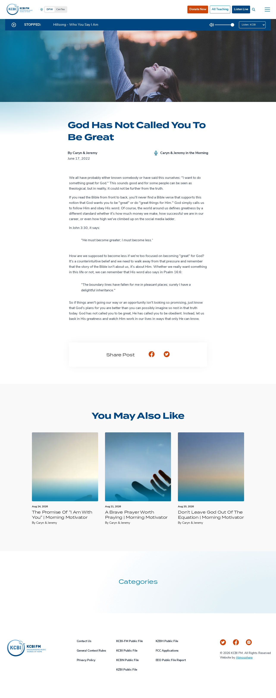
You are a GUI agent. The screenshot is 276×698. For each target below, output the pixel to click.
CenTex (60, 9)
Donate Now (197, 9)
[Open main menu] (267, 9)
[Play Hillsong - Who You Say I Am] (13, 24)
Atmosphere (244, 657)
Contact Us (84, 641)
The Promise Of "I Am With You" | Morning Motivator (62, 514)
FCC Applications (167, 650)
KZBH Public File (167, 641)
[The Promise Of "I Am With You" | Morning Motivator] (65, 466)
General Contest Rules (91, 650)
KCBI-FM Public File (129, 641)
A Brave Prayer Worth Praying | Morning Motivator (136, 514)
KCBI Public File (127, 650)
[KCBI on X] (223, 642)
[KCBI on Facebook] (236, 642)
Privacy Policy (86, 660)
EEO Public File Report (171, 660)
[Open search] (254, 9)
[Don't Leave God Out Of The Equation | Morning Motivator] (211, 466)
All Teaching (220, 9)
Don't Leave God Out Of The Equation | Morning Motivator (211, 514)
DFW (50, 9)
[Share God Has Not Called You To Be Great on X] (167, 354)
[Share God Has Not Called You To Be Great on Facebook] (152, 354)
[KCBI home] (19, 9)
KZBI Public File (126, 669)
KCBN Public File (127, 660)
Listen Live (241, 9)
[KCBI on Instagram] (249, 642)
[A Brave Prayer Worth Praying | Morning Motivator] (138, 466)
